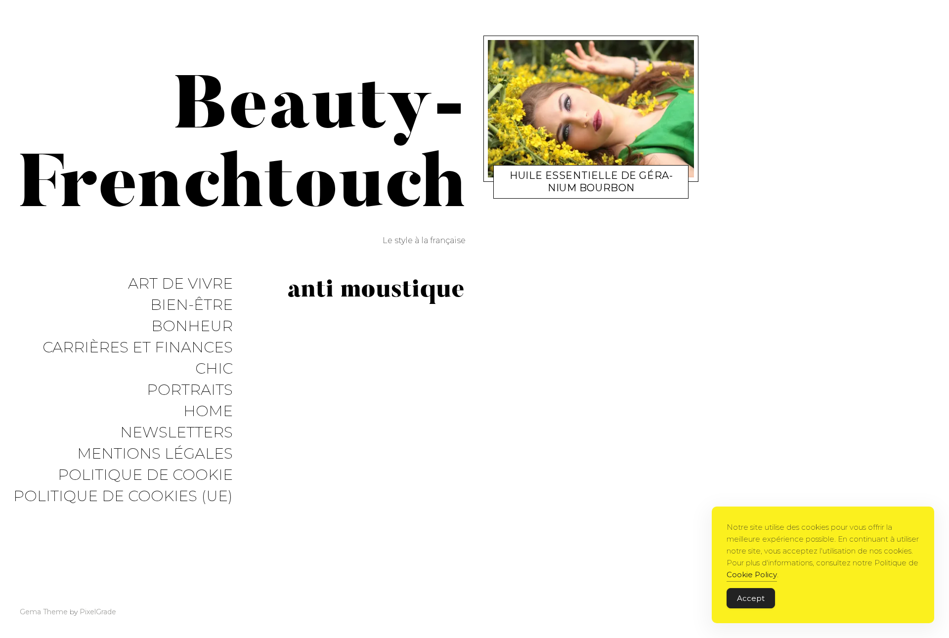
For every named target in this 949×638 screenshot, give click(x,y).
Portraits (190, 390)
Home (208, 411)
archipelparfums (591, 190)
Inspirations (539, 190)
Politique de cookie (145, 475)
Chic (214, 369)
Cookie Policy (752, 574)
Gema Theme (44, 611)
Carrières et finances (138, 347)
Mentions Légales (155, 454)
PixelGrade (98, 611)
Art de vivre (180, 284)
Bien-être (191, 305)
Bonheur (192, 326)
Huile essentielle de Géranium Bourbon (591, 182)
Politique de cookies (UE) (123, 496)
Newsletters (176, 432)
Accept (751, 598)
